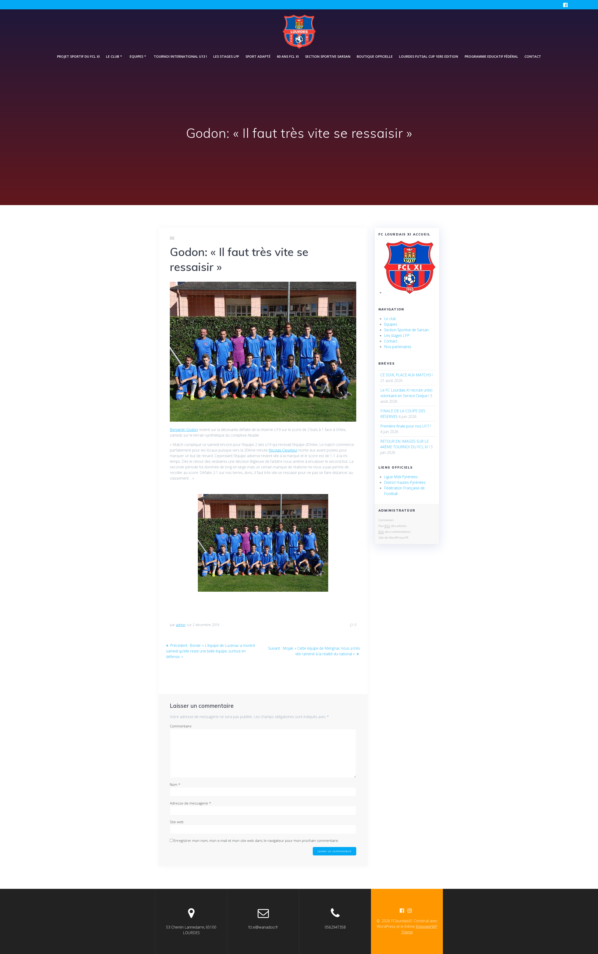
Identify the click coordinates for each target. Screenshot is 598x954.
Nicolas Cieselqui (283, 450)
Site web (177, 821)
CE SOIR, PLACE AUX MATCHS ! (406, 374)
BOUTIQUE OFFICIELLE (375, 56)
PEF (172, 238)
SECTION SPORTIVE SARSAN (327, 56)
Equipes (390, 324)
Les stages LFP (226, 56)
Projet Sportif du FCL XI (78, 56)
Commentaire (181, 726)
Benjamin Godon (184, 429)
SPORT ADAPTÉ (258, 56)
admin (180, 625)
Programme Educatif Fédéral (491, 56)
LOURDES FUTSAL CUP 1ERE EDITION (428, 56)
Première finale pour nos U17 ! (405, 426)
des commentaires (394, 532)
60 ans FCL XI (288, 56)
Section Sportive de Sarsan (406, 329)
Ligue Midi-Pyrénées (401, 476)
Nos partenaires (397, 346)
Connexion (386, 520)
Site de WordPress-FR (393, 537)
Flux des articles (392, 526)
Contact (532, 56)
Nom (175, 784)
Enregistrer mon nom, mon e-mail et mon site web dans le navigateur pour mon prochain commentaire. (256, 840)
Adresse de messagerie (190, 803)
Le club (390, 318)
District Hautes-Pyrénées (405, 482)
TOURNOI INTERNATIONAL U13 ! (180, 56)
